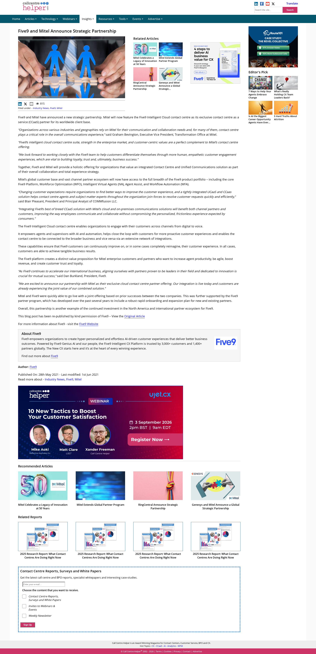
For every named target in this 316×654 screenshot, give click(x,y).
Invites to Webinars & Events (41, 607)
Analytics (171, 645)
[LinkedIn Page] (256, 4)
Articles (29, 19)
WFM (180, 645)
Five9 (53, 108)
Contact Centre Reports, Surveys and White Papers (60, 571)
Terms (159, 651)
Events (136, 19)
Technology (48, 19)
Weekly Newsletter (39, 616)
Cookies (167, 651)
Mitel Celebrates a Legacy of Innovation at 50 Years (145, 61)
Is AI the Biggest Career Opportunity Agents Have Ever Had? (260, 121)
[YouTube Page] (267, 4)
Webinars (69, 19)
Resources (105, 19)
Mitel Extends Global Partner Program (170, 59)
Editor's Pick (258, 72)
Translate (292, 3)
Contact (187, 651)
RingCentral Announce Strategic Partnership (144, 85)
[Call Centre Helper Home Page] (35, 12)
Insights (87, 19)
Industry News (41, 108)
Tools (122, 19)
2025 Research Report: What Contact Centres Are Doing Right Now (43, 555)
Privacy (177, 651)
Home (16, 19)
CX (153, 645)
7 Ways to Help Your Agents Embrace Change (260, 94)
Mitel (59, 108)
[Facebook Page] (262, 4)
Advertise (154, 19)
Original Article (134, 316)
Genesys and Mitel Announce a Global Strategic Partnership (169, 87)
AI (165, 645)
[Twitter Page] (273, 4)
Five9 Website (88, 324)
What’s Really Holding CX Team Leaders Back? (283, 94)
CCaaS (159, 645)
